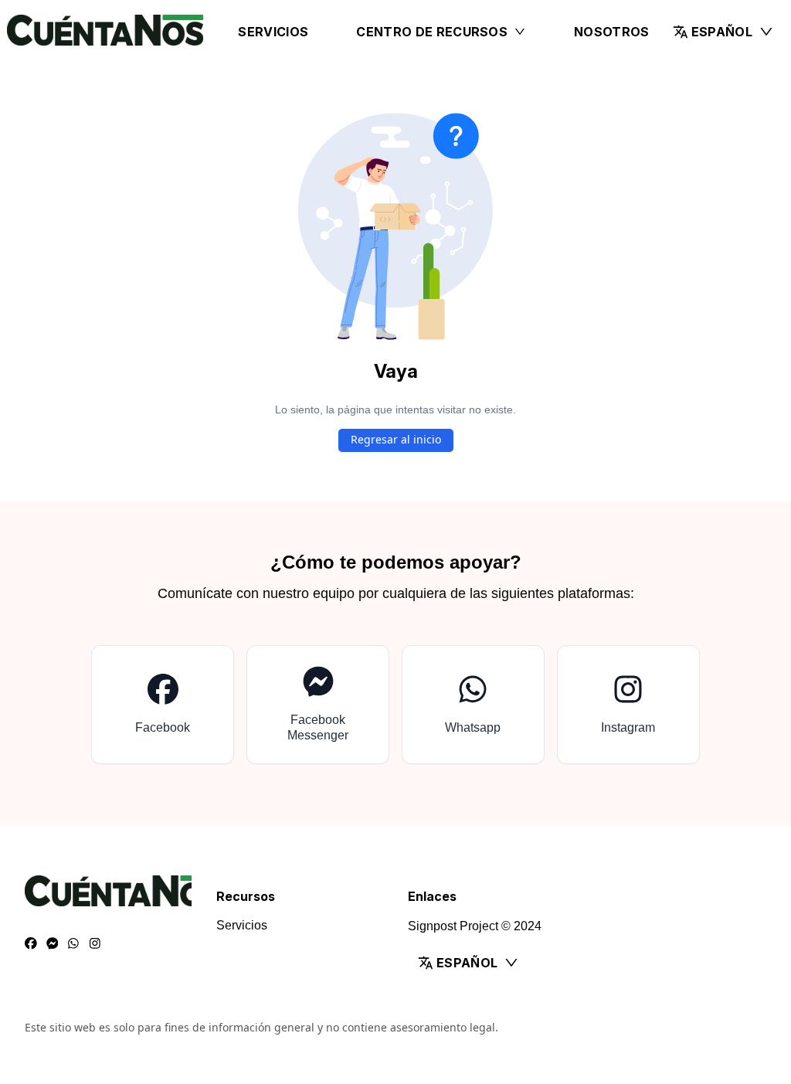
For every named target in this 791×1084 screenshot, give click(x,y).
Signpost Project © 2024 (474, 926)
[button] (723, 31)
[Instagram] (95, 944)
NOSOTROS (612, 31)
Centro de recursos (432, 31)
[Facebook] (31, 944)
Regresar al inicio (396, 439)
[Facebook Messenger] (52, 944)
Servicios (273, 31)
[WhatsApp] (73, 944)
